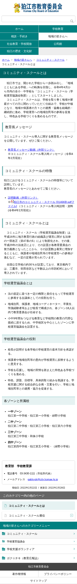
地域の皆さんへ (58, 36)
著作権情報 (19, 574)
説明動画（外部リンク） (23, 197)
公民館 (58, 43)
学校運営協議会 (16, 541)
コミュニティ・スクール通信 (27, 515)
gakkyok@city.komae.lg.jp (43, 479)
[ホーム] (38, 8)
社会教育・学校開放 (19, 43)
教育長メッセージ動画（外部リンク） (31, 149)
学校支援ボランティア (21, 549)
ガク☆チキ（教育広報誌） (23, 558)
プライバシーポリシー (58, 574)
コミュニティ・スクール (50, 59)
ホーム (19, 28)
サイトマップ (38, 580)
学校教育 (57, 28)
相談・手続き (19, 36)
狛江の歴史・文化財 (19, 51)
